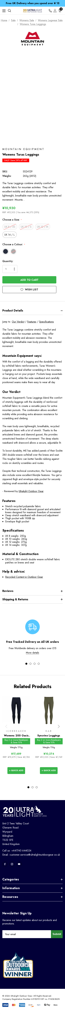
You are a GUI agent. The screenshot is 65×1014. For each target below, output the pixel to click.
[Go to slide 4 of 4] (39, 664)
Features (31, 322)
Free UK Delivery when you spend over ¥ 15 (32, 3)
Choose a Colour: (13, 244)
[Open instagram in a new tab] (12, 864)
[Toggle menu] (4, 11)
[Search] (9, 11)
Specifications (46, 322)
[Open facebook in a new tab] (4, 864)
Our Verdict (18, 322)
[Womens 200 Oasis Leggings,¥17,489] (16, 710)
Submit (57, 934)
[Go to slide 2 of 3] (32, 787)
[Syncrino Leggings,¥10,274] (49, 710)
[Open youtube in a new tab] (19, 864)
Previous (6, 726)
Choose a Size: (12, 219)
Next (59, 726)
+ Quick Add (16, 770)
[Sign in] (55, 11)
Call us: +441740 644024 (16, 850)
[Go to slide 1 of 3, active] (28, 787)
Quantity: (7, 261)
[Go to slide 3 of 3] (37, 787)
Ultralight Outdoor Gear (31, 491)
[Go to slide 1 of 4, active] (26, 664)
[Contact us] (50, 11)
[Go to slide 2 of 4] (30, 664)
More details (32, 653)
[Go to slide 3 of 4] (34, 664)
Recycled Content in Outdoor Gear (24, 577)
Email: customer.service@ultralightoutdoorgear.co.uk (31, 855)
